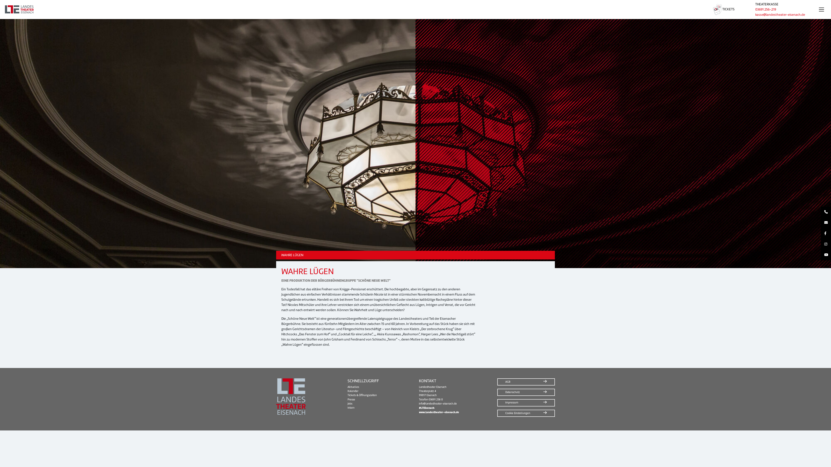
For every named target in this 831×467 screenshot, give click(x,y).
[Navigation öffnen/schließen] (821, 9)
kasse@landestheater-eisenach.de (780, 15)
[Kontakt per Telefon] (826, 212)
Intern (351, 407)
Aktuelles (353, 387)
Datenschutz (512, 392)
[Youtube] (826, 254)
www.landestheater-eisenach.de (439, 412)
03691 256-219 (765, 9)
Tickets (728, 9)
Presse (351, 399)
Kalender (353, 391)
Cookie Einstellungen (517, 413)
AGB (507, 382)
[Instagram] (826, 244)
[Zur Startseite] (351, 9)
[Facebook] (826, 233)
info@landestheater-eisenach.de (438, 403)
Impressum (511, 402)
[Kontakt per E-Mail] (826, 223)
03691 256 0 (436, 399)
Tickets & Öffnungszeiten (362, 395)
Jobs (350, 403)
